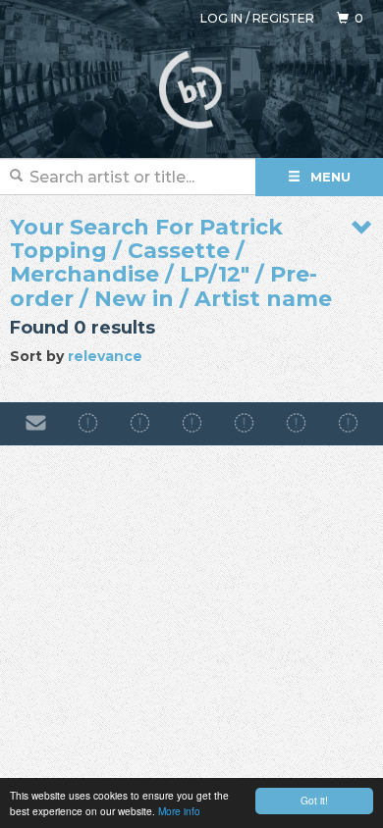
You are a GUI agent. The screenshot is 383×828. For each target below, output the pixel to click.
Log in (221, 18)
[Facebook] (88, 424)
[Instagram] (140, 424)
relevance (105, 356)
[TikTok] (192, 424)
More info (179, 810)
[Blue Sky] (296, 424)
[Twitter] (244, 424)
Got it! (314, 800)
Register (283, 18)
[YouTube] (348, 424)
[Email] (36, 424)
